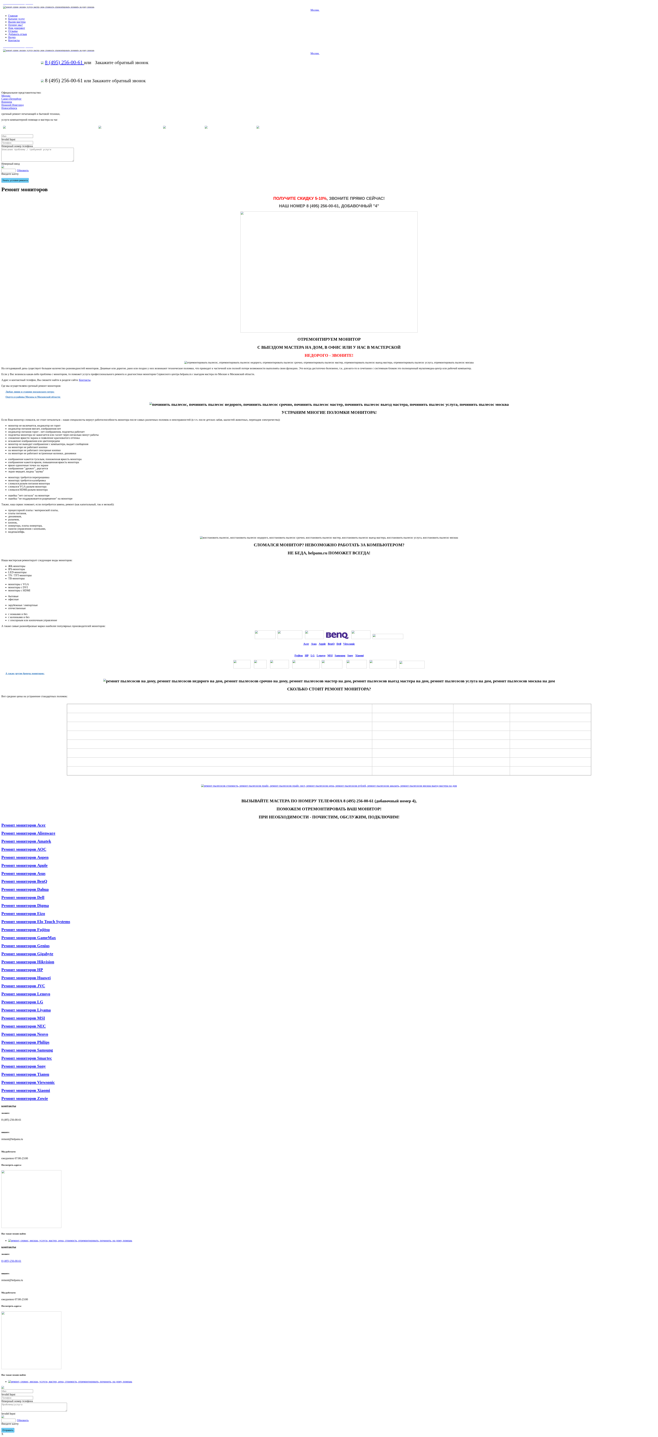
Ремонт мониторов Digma (25, 905)
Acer (306, 643)
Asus (314, 643)
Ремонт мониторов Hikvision (27, 962)
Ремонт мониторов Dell (22, 897)
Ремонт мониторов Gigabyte (27, 954)
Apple (322, 643)
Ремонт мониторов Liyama (26, 1010)
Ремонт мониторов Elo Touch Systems (35, 921)
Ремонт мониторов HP (22, 969)
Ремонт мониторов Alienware (28, 833)
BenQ (331, 643)
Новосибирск (9, 108)
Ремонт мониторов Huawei (26, 978)
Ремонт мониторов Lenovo (25, 994)
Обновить (23, 170)
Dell (339, 643)
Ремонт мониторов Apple (24, 865)
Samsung (340, 655)
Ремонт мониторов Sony (23, 1066)
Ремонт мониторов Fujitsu (25, 929)
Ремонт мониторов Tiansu (25, 1074)
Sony (350, 655)
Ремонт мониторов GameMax (28, 937)
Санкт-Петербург (11, 98)
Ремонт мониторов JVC (23, 986)
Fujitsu (299, 655)
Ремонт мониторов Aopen (24, 857)
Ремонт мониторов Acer (23, 825)
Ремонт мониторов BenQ (24, 881)
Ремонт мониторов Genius (25, 945)
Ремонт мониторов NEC (23, 1026)
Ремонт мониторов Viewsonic (28, 1082)
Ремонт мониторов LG (22, 1002)
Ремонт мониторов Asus (23, 873)
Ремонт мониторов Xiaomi (25, 1090)
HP (307, 655)
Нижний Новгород (12, 104)
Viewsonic (349, 643)
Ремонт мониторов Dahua (25, 889)
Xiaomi (359, 655)
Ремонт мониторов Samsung (27, 1050)
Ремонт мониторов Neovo (24, 1034)
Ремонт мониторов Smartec (26, 1058)
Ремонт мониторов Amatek (26, 841)
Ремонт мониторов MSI (23, 1018)
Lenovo (321, 655)
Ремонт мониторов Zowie (24, 1098)
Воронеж (6, 101)
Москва (315, 10)
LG (313, 655)
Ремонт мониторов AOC (23, 849)
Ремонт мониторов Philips (25, 1042)
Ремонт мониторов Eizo (23, 913)
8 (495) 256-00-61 (64, 62)
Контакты (84, 380)
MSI (330, 655)
